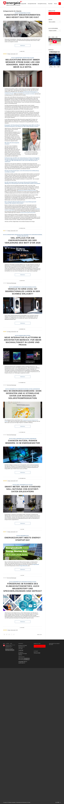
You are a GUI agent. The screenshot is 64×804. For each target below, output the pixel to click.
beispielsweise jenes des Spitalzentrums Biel (27, 190)
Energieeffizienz (18, 57)
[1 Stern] (3, 53)
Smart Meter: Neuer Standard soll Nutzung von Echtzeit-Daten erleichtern (23, 489)
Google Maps (20, 650)
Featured (32, 57)
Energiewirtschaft (27, 234)
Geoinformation (32, 438)
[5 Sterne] (6, 53)
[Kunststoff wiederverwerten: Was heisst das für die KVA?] (22, 29)
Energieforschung (19, 234)
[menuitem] (16, 3)
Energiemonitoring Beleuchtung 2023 (27, 212)
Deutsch (13, 57)
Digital (14, 438)
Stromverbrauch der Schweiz (28, 93)
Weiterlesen (22, 45)
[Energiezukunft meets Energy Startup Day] (22, 552)
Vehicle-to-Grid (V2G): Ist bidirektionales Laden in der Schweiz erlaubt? (22, 291)
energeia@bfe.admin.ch (22, 661)
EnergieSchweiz (26, 57)
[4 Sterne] (5, 53)
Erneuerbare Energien (37, 234)
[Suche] (59, 3)
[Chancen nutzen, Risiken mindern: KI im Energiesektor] (22, 455)
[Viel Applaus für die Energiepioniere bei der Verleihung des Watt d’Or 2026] (22, 254)
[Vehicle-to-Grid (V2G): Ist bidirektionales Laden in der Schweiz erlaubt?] (22, 305)
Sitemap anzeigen (37, 652)
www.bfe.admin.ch (21, 662)
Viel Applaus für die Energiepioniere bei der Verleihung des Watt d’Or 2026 (23, 240)
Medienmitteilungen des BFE (54, 644)
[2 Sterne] (4, 53)
